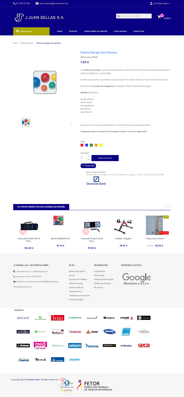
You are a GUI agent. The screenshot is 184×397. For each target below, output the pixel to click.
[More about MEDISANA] (57, 345)
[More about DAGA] (143, 317)
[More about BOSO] (57, 317)
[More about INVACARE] (109, 331)
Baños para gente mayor (77, 273)
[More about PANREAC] (92, 345)
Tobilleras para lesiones (79, 295)
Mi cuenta (98, 287)
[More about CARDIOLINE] (74, 317)
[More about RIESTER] (126, 345)
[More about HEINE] (92, 331)
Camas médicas (76, 287)
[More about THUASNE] (57, 359)
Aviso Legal (99, 275)
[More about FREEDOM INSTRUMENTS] (57, 331)
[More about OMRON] (74, 345)
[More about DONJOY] (23, 331)
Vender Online (34, 380)
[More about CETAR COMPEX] (92, 317)
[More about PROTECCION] (109, 345)
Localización (99, 271)
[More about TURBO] (74, 359)
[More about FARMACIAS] (40, 331)
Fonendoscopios (76, 299)
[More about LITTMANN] (143, 331)
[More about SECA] (143, 345)
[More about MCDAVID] (23, 345)
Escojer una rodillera (78, 279)
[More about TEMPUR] (23, 359)
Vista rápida (29, 241)
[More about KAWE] (126, 331)
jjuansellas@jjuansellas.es (47, 281)
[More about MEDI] (40, 345)
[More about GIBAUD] (74, 331)
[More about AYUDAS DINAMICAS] (40, 317)
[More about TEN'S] (40, 359)
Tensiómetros (75, 291)
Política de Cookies (102, 283)
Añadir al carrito (105, 158)
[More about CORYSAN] (126, 317)
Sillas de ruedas (76, 283)
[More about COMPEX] (109, 317)
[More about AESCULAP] (23, 317)
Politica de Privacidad (104, 279)
